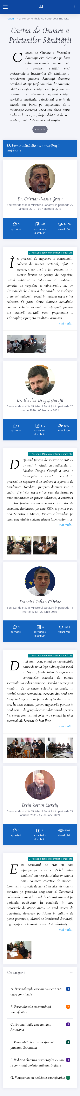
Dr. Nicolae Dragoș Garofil (40, 400)
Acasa (10, 18)
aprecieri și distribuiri (40, 229)
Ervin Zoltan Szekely (40, 805)
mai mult (40, 129)
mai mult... (66, 323)
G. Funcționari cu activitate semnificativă (37, 1078)
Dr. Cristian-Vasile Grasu (40, 198)
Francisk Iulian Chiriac (40, 601)
